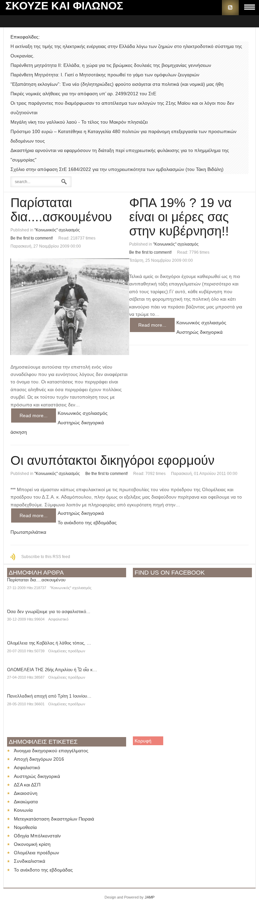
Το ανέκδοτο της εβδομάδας (87, 522)
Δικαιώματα (26, 801)
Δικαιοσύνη (25, 793)
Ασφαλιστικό (58, 619)
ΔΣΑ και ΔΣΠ (27, 784)
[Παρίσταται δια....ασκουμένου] (69, 306)
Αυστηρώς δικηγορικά (81, 422)
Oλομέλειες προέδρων (66, 651)
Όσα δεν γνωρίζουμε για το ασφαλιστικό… (48, 611)
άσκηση (18, 432)
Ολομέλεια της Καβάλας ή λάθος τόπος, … (49, 643)
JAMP (149, 897)
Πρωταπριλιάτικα (28, 532)
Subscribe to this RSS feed (45, 556)
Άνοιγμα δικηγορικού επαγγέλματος (51, 750)
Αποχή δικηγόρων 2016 (39, 759)
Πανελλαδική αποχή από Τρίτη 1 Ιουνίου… (49, 696)
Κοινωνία (23, 810)
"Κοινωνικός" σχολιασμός (57, 230)
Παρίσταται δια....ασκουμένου (61, 210)
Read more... (34, 415)
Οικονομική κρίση (32, 844)
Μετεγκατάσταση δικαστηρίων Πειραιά (54, 819)
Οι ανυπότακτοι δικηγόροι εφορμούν (112, 460)
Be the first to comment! (31, 238)
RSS (230, 7)
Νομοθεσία (25, 827)
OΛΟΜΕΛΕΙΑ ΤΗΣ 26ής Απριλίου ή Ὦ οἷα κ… (52, 669)
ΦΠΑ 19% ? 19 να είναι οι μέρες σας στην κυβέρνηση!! (180, 217)
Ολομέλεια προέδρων (36, 852)
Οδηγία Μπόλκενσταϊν (37, 835)
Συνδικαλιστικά (29, 861)
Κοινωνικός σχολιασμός (83, 413)
